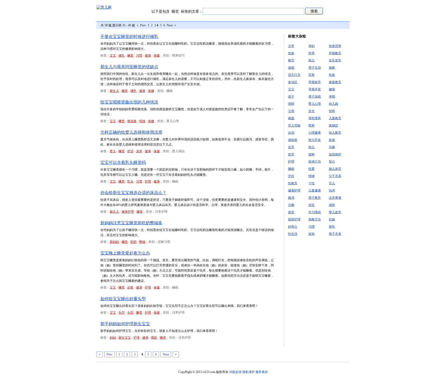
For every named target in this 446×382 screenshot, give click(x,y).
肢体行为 (314, 161)
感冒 (332, 205)
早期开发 (314, 89)
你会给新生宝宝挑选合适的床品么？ (133, 192)
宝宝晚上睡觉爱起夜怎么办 (125, 253)
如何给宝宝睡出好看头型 (123, 299)
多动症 (292, 82)
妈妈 (113, 337)
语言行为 (294, 75)
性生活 (292, 234)
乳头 (130, 181)
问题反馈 (235, 372)
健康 (148, 55)
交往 (291, 176)
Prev (143, 25)
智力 (332, 161)
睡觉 (130, 55)
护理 (148, 181)
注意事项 (335, 198)
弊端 (142, 242)
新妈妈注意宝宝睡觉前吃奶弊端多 (131, 223)
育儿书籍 (294, 125)
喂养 (311, 125)
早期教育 (335, 53)
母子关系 (335, 234)
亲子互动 (314, 67)
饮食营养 (335, 46)
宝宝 (113, 55)
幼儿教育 (335, 132)
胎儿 (311, 60)
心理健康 (314, 132)
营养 (311, 75)
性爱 (311, 169)
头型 (121, 312)
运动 (291, 132)
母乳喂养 (314, 118)
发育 (291, 154)
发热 (311, 234)
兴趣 (332, 147)
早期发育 (314, 82)
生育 (291, 147)
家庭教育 (335, 82)
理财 (291, 104)
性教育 (292, 183)
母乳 (332, 226)
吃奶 (133, 242)
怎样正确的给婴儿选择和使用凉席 (131, 132)
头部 (130, 312)
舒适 (130, 151)
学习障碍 (314, 212)
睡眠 (291, 169)
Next (170, 25)
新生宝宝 (124, 337)
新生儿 (114, 91)
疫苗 (291, 212)
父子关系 (335, 176)
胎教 (332, 67)
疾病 (332, 140)
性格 (332, 75)
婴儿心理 (314, 104)
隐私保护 (248, 372)
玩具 (332, 190)
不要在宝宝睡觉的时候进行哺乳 (129, 36)
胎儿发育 (335, 169)
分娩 (291, 205)
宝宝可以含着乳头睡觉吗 (123, 162)
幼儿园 (333, 104)
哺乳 (121, 55)
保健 (157, 55)
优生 (311, 205)
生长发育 (335, 60)
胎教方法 (314, 219)
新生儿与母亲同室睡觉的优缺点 (129, 67)
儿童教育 (335, 118)
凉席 (139, 151)
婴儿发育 (335, 212)
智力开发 (314, 140)
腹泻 (291, 198)
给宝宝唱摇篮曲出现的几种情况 (129, 102)
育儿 (332, 183)
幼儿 (311, 147)
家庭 (291, 118)
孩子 (291, 96)
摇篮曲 (132, 121)
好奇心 (292, 226)
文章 (291, 46)
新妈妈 (114, 242)
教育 (291, 60)
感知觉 (292, 140)
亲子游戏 (314, 96)
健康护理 (128, 211)
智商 (332, 111)
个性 (311, 183)
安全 (311, 111)
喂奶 (154, 337)
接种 (311, 154)
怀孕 (311, 53)
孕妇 (311, 46)
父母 (291, 111)
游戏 (291, 67)
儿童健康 (314, 190)
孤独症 (333, 125)
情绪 (142, 121)
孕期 (332, 96)
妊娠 (332, 219)
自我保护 (335, 154)
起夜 (130, 287)
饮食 (291, 53)
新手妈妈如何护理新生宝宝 (125, 324)
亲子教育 (314, 198)
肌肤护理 (294, 219)
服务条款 (262, 372)
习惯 (139, 55)
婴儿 (113, 151)
